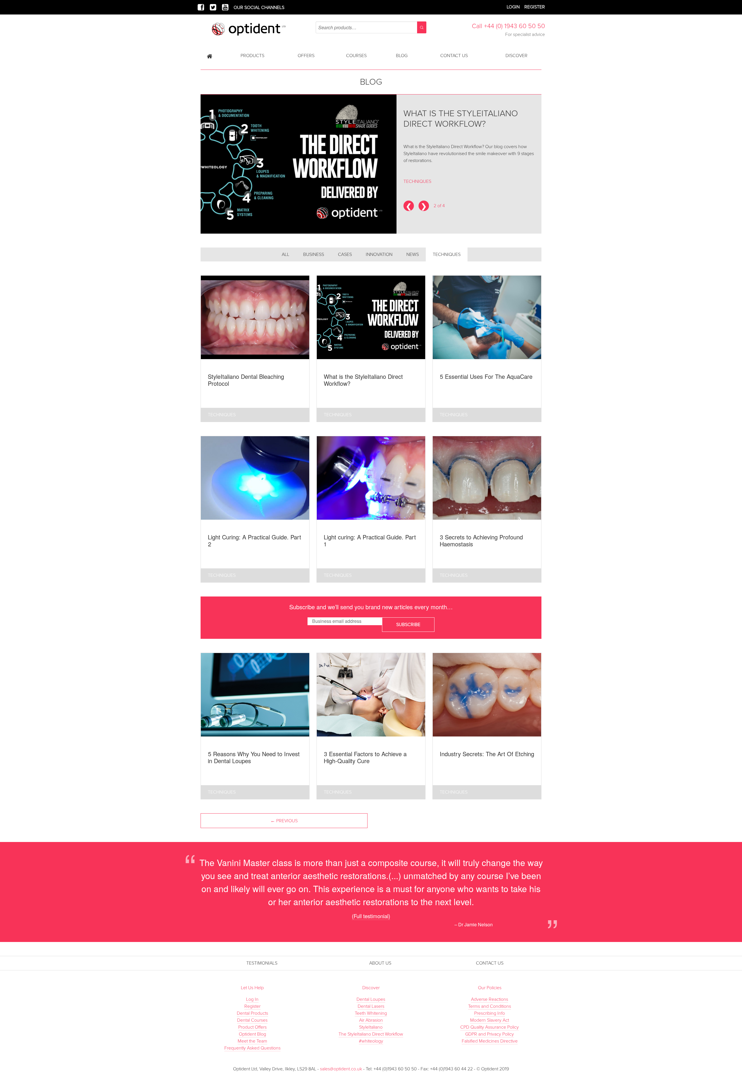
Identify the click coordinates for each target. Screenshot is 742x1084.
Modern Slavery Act (489, 1020)
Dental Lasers (371, 1006)
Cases (345, 254)
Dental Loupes (371, 999)
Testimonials (261, 963)
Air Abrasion (371, 1020)
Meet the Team (252, 1041)
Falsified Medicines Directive (490, 1041)
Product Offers (252, 1027)
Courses (356, 56)
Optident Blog (252, 1034)
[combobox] (371, 27)
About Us (380, 963)
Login (513, 7)
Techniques (447, 254)
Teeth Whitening (371, 1013)
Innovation (379, 254)
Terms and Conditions (489, 1006)
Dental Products (252, 1013)
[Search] (421, 27)
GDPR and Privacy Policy (489, 1034)
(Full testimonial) (371, 916)
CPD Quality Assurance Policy (489, 1027)
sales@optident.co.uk (341, 1069)
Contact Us (454, 56)
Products (252, 56)
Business (313, 254)
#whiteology (371, 1041)
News (412, 254)
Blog (402, 56)
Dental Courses (252, 1020)
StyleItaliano (371, 1027)
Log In (252, 999)
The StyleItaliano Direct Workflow (371, 1034)
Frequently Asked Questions (252, 1048)
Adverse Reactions (489, 999)
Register (534, 7)
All (285, 254)
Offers (306, 56)
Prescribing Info (489, 1013)
